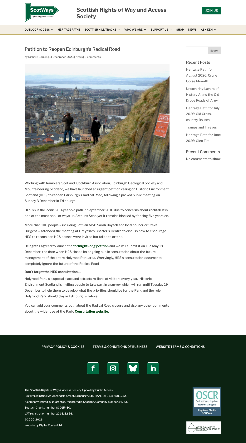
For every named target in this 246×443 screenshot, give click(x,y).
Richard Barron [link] (37, 56)
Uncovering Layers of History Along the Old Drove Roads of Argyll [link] (202, 94)
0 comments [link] (93, 56)
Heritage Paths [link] (69, 29)
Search (214, 50)
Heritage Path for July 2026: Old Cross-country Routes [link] (202, 114)
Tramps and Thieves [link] (201, 127)
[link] (42, 21)
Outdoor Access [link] (37, 29)
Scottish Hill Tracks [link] (100, 29)
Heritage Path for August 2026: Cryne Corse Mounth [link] (201, 75)
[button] (93, 368)
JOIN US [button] (211, 11)
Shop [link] (180, 29)
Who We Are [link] (133, 29)
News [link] (192, 29)
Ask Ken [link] (207, 29)
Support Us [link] (159, 29)
